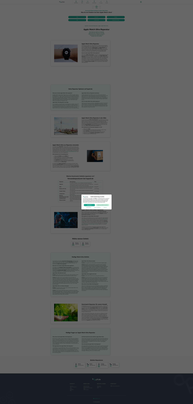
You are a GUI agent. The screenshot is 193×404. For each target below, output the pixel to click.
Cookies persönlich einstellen (102, 205)
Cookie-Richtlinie (88, 207)
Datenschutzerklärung (97, 207)
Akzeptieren (89, 205)
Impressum (105, 207)
